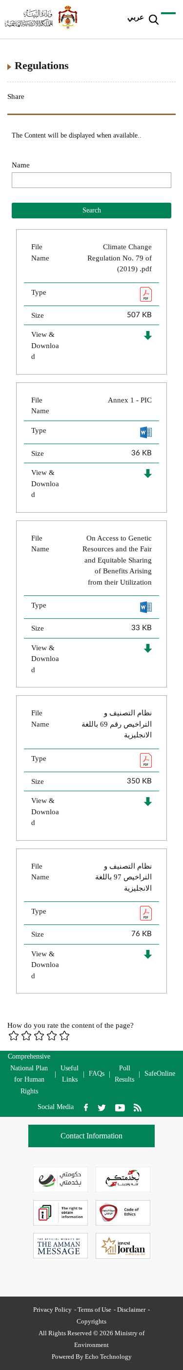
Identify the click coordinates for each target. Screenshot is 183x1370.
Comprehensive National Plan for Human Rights (29, 1074)
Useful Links (70, 1074)
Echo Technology (108, 1356)
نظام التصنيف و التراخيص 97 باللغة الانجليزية (123, 877)
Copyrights (91, 1321)
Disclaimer (131, 1309)
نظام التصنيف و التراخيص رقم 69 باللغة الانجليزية (116, 724)
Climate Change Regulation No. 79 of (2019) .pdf (119, 258)
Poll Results (124, 1074)
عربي (135, 17)
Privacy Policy (52, 1309)
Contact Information (91, 1136)
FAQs (96, 1073)
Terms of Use (94, 1309)
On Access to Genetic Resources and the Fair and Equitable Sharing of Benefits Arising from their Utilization (117, 560)
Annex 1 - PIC (130, 400)
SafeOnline (159, 1073)
